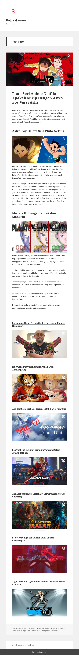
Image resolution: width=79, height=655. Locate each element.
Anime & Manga (43, 628)
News (34, 631)
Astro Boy (36, 282)
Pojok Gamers (16, 20)
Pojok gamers (45, 631)
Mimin (33, 628)
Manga (23, 631)
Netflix (24, 175)
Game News (16, 631)
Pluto (38, 631)
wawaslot (24, 305)
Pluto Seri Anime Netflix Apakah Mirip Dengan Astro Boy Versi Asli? (37, 98)
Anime (55, 628)
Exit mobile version (39, 652)
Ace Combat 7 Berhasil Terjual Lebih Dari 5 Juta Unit (39, 408)
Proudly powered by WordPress (23, 645)
